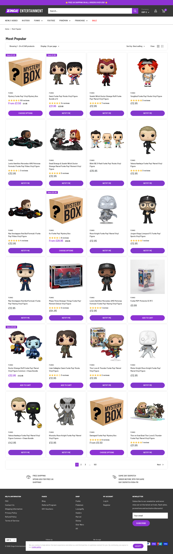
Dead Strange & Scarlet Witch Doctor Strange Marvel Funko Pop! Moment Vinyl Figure (65, 166)
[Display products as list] (162, 46)
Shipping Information (13, 509)
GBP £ (8, 540)
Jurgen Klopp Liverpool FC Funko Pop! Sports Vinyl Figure (145, 234)
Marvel (78, 517)
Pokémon (79, 505)
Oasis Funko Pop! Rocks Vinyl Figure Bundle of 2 (63, 97)
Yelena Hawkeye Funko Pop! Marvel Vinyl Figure (146, 164)
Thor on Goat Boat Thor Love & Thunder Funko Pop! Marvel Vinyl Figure (146, 436)
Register (106, 505)
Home (7, 29)
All (77, 528)
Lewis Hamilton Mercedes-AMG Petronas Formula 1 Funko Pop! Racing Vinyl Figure (106, 302)
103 (95, 464)
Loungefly (80, 509)
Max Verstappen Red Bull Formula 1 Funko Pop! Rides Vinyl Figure (24, 234)
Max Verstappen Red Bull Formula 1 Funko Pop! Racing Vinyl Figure (24, 302)
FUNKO (37, 20)
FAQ (6, 501)
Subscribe (141, 523)
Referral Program (49, 505)
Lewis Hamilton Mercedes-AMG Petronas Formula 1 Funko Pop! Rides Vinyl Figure (24, 164)
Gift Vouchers (47, 509)
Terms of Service (12, 520)
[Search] (135, 11)
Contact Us (9, 505)
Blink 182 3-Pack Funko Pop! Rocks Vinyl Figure (105, 164)
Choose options (25, 113)
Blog (43, 501)
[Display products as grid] (158, 46)
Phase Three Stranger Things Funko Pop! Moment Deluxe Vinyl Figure (65, 302)
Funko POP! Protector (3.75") (141, 301)
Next (159, 464)
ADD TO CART (147, 318)
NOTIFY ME (66, 113)
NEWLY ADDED (11, 20)
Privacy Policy (11, 513)
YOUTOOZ (51, 20)
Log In (105, 501)
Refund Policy (10, 517)
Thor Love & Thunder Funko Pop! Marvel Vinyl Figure (105, 369)
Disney (78, 520)
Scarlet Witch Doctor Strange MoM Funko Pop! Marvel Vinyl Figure (105, 97)
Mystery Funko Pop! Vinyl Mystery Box (23, 96)
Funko (10, 93)
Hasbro (79, 513)
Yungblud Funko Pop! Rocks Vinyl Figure (146, 96)
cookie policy (36, 547)
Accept (138, 546)
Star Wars (80, 524)
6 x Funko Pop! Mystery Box (59, 233)
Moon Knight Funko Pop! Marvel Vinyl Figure (104, 234)
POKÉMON (63, 20)
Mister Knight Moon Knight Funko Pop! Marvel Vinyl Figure (145, 369)
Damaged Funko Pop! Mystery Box (103, 435)
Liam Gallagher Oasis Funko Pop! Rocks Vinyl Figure (64, 369)
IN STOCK (26, 20)
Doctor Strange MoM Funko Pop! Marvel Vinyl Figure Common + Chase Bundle (23, 369)
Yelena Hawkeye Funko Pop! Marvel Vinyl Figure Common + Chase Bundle (24, 436)
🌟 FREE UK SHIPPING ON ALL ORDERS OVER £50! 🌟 (86, 2)
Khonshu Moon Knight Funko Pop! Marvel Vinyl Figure (65, 436)
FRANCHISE (80, 20)
